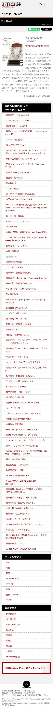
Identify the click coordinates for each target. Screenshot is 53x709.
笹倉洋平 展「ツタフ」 (16, 543)
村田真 (9, 646)
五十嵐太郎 (11, 619)
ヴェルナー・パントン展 (17, 356)
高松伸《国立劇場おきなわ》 (19, 419)
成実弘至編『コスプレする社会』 (21, 503)
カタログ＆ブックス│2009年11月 (21, 549)
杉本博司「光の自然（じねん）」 (21, 376)
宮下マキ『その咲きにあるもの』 (21, 194)
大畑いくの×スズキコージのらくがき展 (23, 413)
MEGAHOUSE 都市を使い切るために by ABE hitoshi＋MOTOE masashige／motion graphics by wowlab (26, 207)
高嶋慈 (9, 635)
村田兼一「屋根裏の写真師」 (19, 272)
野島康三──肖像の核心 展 (17, 115)
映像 (8, 589)
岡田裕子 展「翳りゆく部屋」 (19, 519)
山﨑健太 (10, 651)
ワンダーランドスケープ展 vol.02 (21, 289)
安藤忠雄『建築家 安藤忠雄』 (20, 508)
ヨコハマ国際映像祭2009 (17, 475)
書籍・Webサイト (14, 594)
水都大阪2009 (12, 251)
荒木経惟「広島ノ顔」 (16, 397)
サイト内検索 (40, 5)
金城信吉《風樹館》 (15, 424)
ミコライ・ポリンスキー (17, 313)
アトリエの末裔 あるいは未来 (20, 381)
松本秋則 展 (11, 183)
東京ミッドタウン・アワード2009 (21, 429)
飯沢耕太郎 (11, 613)
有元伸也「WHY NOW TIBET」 (20, 199)
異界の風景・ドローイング (18, 392)
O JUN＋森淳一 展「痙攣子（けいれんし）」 (26, 524)
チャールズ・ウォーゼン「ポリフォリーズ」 (26, 440)
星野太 (9, 640)
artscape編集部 (13, 656)
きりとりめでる (13, 624)
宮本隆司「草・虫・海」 (17, 318)
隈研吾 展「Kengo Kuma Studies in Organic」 (27, 278)
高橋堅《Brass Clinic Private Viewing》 (23, 402)
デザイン (10, 584)
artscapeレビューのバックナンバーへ (26, 667)
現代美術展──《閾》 (15, 470)
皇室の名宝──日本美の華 (17, 464)
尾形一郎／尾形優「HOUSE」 (19, 283)
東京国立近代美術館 (34, 46)
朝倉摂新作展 (12, 294)
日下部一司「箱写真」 (16, 216)
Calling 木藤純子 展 (14, 139)
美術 (8, 562)
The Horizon (11, 226)
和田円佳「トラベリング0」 (18, 529)
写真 (8, 568)
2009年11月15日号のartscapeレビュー (16, 108)
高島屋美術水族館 (14, 262)
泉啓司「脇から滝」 (15, 178)
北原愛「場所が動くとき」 (18, 334)
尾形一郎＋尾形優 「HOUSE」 (19, 324)
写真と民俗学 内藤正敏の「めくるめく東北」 (27, 232)
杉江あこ (10, 630)
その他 (9, 600)
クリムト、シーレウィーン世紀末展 (22, 445)
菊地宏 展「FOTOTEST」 (17, 246)
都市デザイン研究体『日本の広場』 (22, 497)
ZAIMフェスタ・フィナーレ (18, 120)
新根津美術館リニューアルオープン (22, 158)
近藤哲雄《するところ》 (17, 308)
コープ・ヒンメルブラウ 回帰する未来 (23, 362)
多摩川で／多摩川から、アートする (22, 435)
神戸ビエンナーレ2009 (16, 126)
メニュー (49, 5)
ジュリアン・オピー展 (16, 386)
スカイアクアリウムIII (16, 145)
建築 (8, 573)
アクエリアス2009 (14, 267)
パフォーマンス (13, 578)
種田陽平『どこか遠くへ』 (18, 513)
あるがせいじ (12, 329)
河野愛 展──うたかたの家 (17, 172)
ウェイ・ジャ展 (13, 408)
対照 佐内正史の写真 (16, 459)
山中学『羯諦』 (13, 188)
